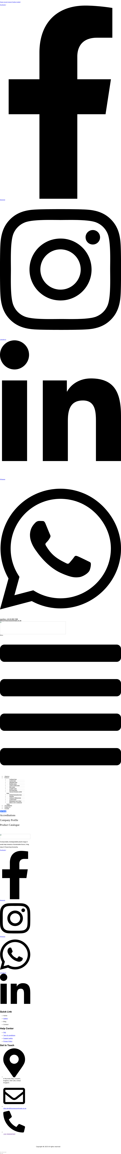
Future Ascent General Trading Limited (10, 2)
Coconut (7, 808)
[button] (60, 704)
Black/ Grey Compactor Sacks (14, 803)
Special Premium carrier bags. (14, 792)
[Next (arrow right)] (2, 1153)
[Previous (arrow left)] (0, 1153)
